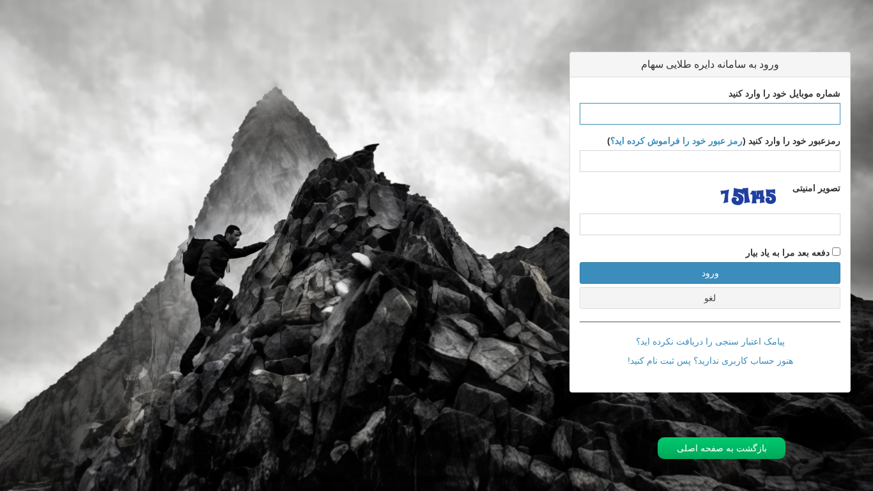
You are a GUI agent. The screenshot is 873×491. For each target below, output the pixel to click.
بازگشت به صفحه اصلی (722, 448)
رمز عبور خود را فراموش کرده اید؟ (676, 141)
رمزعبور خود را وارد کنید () (723, 141)
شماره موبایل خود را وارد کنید (784, 93)
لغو (710, 298)
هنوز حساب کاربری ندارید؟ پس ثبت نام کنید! (710, 360)
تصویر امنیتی (816, 188)
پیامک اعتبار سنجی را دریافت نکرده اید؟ (710, 341)
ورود (710, 273)
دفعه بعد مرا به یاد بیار (789, 252)
